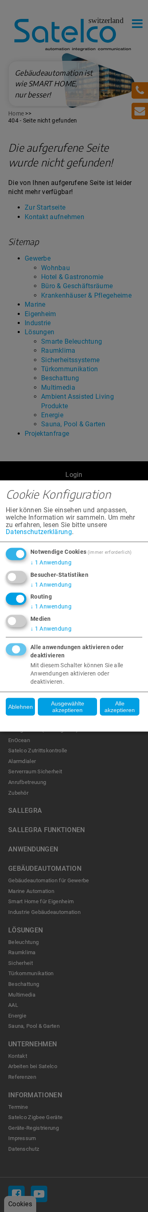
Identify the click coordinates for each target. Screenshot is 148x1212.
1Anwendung (51, 562)
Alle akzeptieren (119, 706)
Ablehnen (20, 706)
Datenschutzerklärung (39, 532)
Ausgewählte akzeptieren (67, 706)
